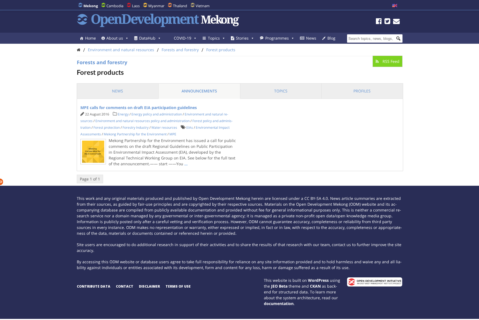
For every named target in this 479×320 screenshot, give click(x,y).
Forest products (220, 49)
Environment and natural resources (121, 49)
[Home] (78, 49)
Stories (242, 38)
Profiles (362, 91)
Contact (124, 286)
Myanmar (156, 5)
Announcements (199, 91)
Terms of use (178, 286)
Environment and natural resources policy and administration (142, 120)
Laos (136, 5)
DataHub (147, 38)
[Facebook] (379, 22)
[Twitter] (387, 22)
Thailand (180, 5)
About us (114, 38)
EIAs (189, 127)
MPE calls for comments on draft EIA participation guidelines (138, 107)
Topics (214, 38)
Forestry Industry (136, 127)
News (311, 38)
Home (90, 38)
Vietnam (203, 5)
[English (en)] (394, 5)
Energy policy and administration (156, 114)
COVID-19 (182, 38)
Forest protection (106, 127)
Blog (331, 38)
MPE (172, 134)
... (186, 163)
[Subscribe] (396, 22)
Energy (123, 114)
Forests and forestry (180, 49)
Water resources (164, 127)
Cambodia (114, 5)
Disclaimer (149, 286)
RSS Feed (390, 61)
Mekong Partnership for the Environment (135, 134)
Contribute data (93, 286)
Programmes (277, 38)
